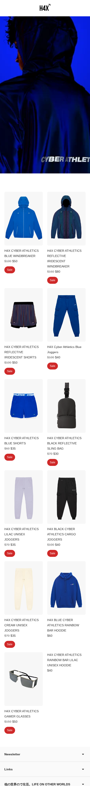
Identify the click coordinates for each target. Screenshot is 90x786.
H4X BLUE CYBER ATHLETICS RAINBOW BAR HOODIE (63, 625)
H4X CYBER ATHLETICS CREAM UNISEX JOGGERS (21, 625)
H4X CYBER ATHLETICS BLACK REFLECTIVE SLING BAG (64, 443)
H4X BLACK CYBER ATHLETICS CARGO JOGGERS (61, 534)
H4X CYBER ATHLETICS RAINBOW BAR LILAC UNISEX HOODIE (64, 660)
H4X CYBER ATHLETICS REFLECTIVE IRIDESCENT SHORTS (21, 352)
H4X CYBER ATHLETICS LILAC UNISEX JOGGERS (21, 534)
